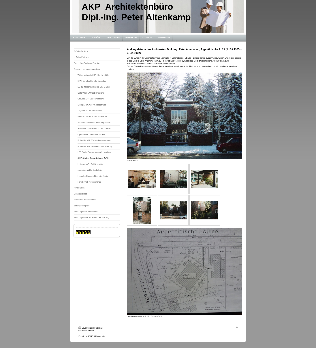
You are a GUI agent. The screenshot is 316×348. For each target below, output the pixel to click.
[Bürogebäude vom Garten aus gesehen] (173, 179)
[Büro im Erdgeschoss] (142, 179)
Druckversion (88, 328)
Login (235, 327)
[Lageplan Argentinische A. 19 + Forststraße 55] (184, 271)
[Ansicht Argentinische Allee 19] (142, 210)
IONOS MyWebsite (96, 336)
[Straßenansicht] (184, 116)
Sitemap (99, 328)
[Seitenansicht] (204, 210)
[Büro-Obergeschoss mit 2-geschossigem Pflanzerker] (204, 179)
